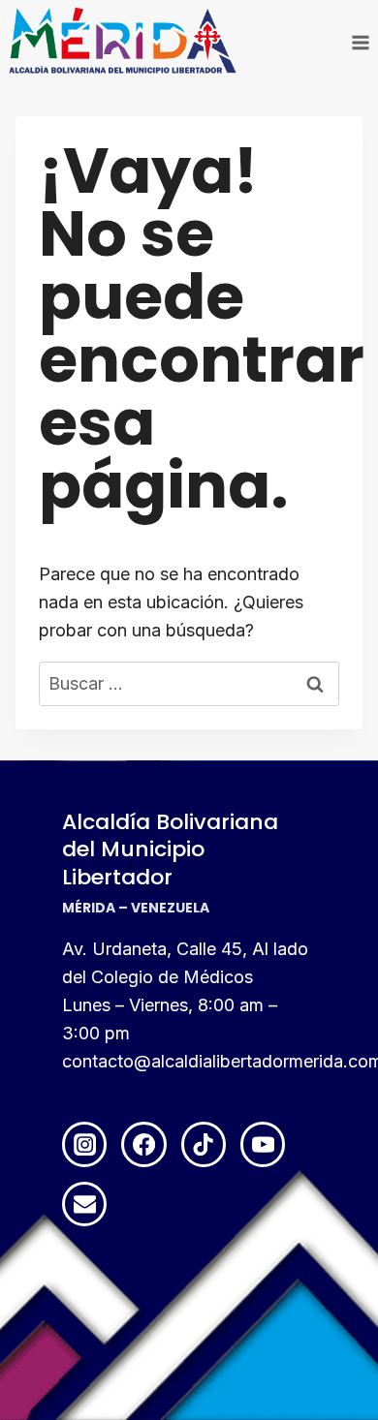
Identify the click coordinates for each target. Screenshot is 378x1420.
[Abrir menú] (360, 42)
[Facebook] (143, 1144)
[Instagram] (84, 1144)
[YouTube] (262, 1144)
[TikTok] (203, 1144)
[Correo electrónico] (84, 1204)
